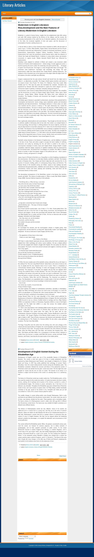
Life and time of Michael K (76, 184)
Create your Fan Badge (87, 366)
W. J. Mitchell (72, 331)
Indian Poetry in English (75, 165)
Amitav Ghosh (72, 90)
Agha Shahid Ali (73, 86)
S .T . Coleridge (73, 255)
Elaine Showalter (73, 129)
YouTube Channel (7, 21)
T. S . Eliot (71, 290)
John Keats (72, 171)
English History (73, 139)
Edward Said (72, 126)
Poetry (70, 225)
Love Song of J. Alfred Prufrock (77, 195)
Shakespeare (72, 265)
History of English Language (76, 154)
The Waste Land (73, 320)
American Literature (74, 88)
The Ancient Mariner (74, 301)
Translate (30, 538)
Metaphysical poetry (74, 208)
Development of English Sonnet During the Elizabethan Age (38, 353)
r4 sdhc (65, 545)
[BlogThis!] (44, 340)
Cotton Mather (72, 114)
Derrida (71, 120)
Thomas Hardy (73, 327)
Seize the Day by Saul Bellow (77, 263)
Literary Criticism (73, 188)
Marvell (71, 201)
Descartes (71, 122)
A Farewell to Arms (74, 77)
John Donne (72, 169)
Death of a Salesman (74, 116)
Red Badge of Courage (75, 240)
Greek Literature (73, 148)
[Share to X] (46, 340)
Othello (71, 216)
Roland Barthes (73, 246)
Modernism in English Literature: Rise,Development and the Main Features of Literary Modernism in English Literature (38, 28)
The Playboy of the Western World (78, 310)
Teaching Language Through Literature (79, 295)
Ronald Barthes (73, 252)
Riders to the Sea (73, 242)
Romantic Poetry (73, 250)
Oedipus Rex (72, 214)
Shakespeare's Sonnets (75, 267)
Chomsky (71, 107)
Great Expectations (74, 146)
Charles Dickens (73, 103)
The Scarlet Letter (73, 314)
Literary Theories (73, 193)
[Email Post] (40, 340)
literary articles (30, 340)
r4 (53, 545)
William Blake (72, 340)
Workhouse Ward (73, 346)
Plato (70, 222)
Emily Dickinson (73, 137)
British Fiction (72, 101)
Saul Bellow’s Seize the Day (76, 259)
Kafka (70, 176)
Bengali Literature (73, 99)
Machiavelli (72, 197)
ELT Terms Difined (74, 133)
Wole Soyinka (72, 342)
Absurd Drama (72, 79)
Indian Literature (73, 161)
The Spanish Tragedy (74, 316)
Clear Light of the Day (74, 111)
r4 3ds (60, 545)
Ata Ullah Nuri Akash (75, 356)
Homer (70, 158)
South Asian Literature (75, 282)
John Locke (72, 173)
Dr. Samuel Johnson (74, 124)
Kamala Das (72, 178)
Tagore (70, 293)
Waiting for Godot (73, 335)
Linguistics (71, 186)
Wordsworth (72, 344)
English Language (73, 141)
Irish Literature (72, 167)
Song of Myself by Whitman (76, 274)
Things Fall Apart (73, 325)
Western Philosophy (74, 337)
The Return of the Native (75, 312)
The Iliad (71, 305)
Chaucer (71, 105)
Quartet (71, 235)
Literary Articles (14, 5)
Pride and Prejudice (74, 231)
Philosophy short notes (75, 220)
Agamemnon (72, 84)
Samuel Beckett (73, 257)
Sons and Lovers (73, 278)
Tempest (71, 297)
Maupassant (72, 203)
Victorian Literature (74, 329)
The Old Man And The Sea (76, 307)
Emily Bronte (72, 135)
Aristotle (71, 94)
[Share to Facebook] (48, 340)
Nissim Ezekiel (73, 212)
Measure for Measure (74, 205)
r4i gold (57, 545)
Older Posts (62, 456)
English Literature (29, 342)
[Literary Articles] (71, 363)
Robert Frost (72, 244)
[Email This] (43, 340)
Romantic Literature (74, 248)
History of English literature (76, 156)
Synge (70, 288)
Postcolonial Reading (74, 227)
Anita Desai (72, 92)
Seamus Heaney (73, 261)
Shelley (71, 269)
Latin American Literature (75, 182)
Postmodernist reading (75, 229)
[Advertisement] (80, 44)
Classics (71, 109)
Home (4, 13)
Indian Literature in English (76, 163)
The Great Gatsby (73, 303)
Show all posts (56, 19)
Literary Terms (72, 190)
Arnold (70, 97)
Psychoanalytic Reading (75, 233)
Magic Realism (73, 199)
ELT (70, 131)
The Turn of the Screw (75, 318)
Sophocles (71, 280)
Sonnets (71, 276)
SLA (70, 272)
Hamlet (71, 150)
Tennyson (71, 299)
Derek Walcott (72, 118)
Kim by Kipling (72, 180)
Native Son (72, 210)
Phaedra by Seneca (74, 218)
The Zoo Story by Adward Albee (77, 323)
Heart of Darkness (73, 152)
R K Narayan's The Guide (75, 237)
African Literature (73, 82)
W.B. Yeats (72, 333)
